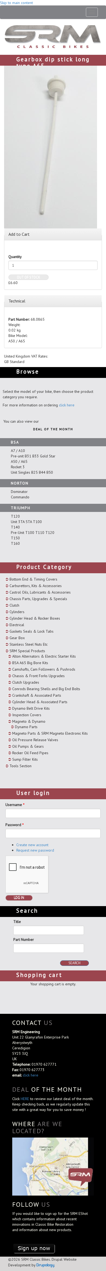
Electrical (17, 624)
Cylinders (17, 611)
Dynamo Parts (26, 726)
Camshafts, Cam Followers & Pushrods (43, 669)
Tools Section (21, 765)
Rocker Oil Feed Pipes (30, 752)
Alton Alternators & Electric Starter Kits (44, 656)
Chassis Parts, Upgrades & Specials (38, 598)
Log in (19, 897)
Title (17, 921)
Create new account (32, 844)
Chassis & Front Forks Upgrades (38, 675)
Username (14, 804)
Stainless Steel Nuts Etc (29, 644)
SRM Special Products (27, 650)
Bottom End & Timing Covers (33, 579)
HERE (25, 1098)
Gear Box (17, 637)
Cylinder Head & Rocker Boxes (35, 618)
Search (74, 963)
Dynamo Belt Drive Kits (31, 708)
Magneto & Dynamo (28, 721)
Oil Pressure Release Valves (35, 739)
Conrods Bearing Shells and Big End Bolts (46, 688)
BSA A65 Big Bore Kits (30, 662)
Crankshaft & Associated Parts (36, 695)
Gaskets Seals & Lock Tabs (32, 631)
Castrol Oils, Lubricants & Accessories (40, 592)
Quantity (15, 256)
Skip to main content (16, 2)
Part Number (23, 939)
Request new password (35, 850)
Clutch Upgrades (25, 682)
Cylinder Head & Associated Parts (39, 701)
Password (14, 824)
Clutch (14, 605)
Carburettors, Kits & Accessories (36, 585)
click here (66, 405)
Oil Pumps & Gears (28, 746)
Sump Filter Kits (25, 759)
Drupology (45, 1265)
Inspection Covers (26, 714)
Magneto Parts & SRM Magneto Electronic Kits (50, 733)
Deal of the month (53, 429)
